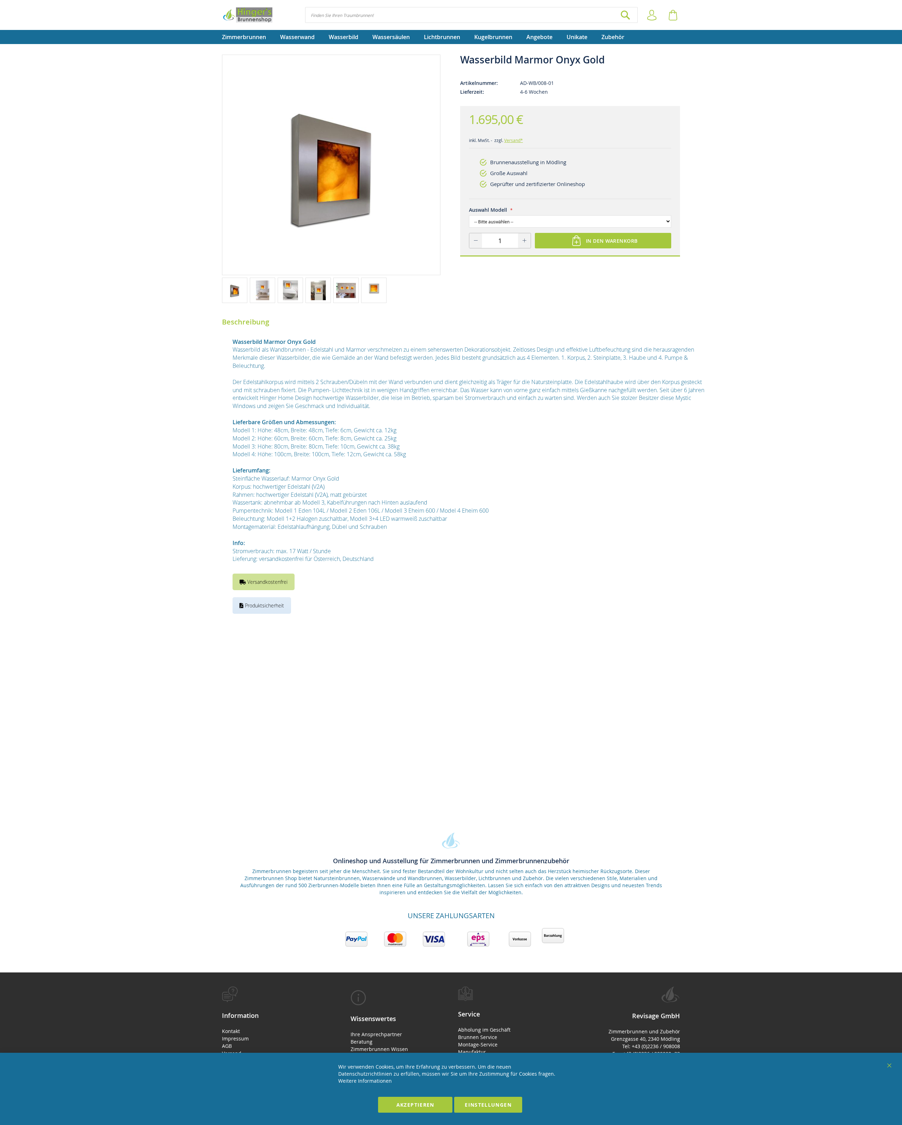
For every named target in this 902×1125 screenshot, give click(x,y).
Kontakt (231, 1031)
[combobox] (471, 15)
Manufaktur (472, 1052)
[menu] (451, 37)
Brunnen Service (477, 1037)
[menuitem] (247, 37)
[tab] (274, 1033)
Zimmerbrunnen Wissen (379, 1049)
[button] (236, 290)
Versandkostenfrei (267, 582)
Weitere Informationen (365, 1080)
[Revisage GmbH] (247, 15)
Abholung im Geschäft (484, 1029)
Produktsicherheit (263, 605)
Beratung (361, 1041)
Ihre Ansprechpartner (376, 1034)
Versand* (513, 140)
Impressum (235, 1038)
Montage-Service (478, 1044)
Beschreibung (245, 322)
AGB (227, 1046)
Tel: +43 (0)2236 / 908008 (651, 1046)
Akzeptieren (415, 1104)
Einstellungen (488, 1104)
